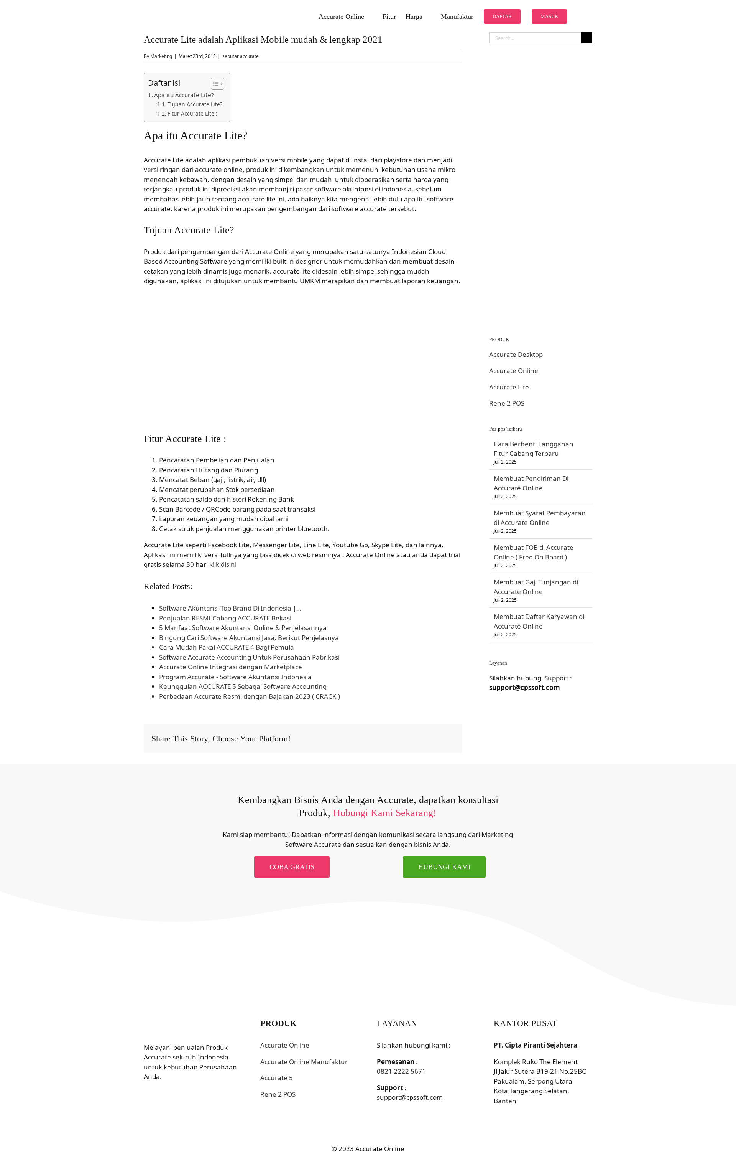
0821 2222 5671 (401, 1071)
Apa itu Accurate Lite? (184, 95)
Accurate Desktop (516, 354)
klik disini (223, 564)
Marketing (161, 56)
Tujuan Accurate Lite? (195, 104)
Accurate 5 (276, 1077)
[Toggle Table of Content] (213, 83)
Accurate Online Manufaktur (304, 1061)
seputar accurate (240, 56)
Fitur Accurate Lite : (192, 113)
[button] (580, 16)
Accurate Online (513, 370)
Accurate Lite (509, 387)
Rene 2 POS (506, 403)
